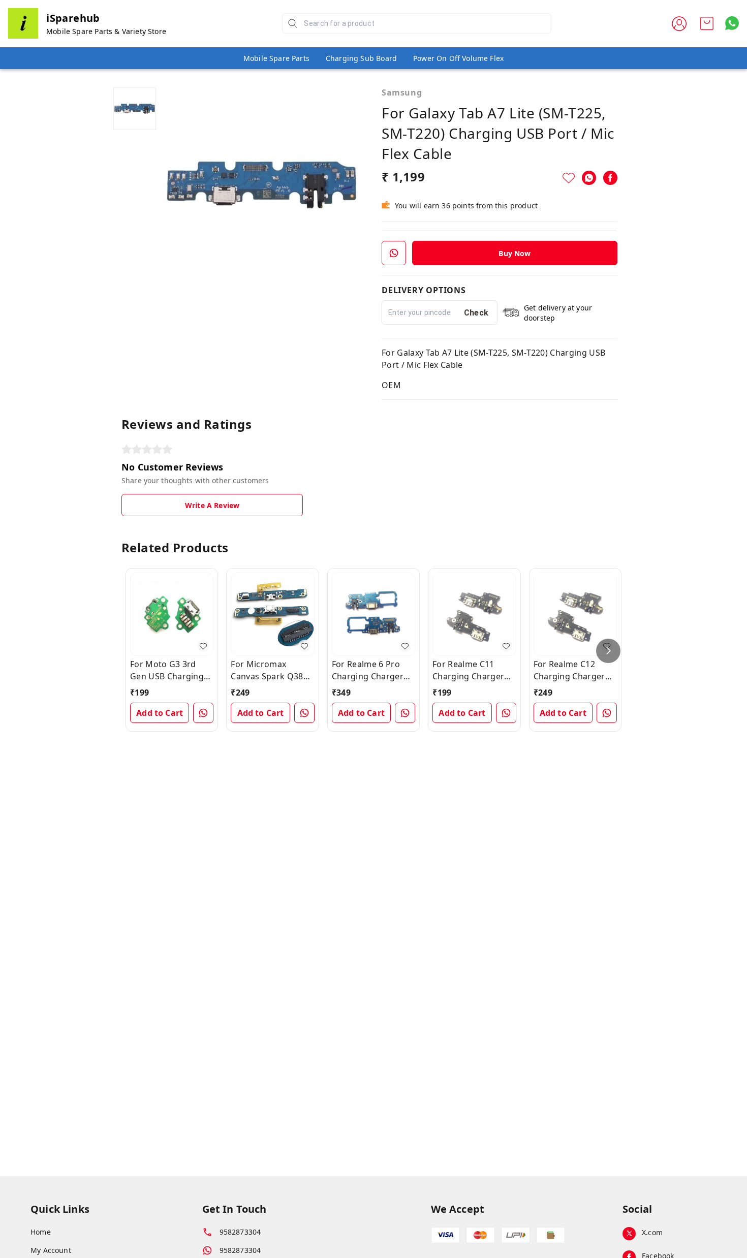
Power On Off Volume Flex (458, 58)
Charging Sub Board (361, 58)
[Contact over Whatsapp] (732, 23)
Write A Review (212, 505)
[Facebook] (610, 178)
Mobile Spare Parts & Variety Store (106, 31)
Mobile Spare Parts (276, 58)
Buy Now (515, 253)
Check (476, 313)
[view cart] (707, 23)
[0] (707, 23)
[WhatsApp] (589, 178)
